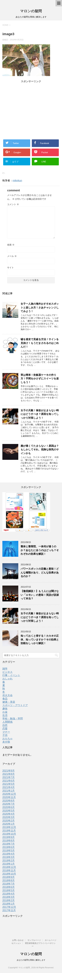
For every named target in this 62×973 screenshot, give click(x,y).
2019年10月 (9, 834)
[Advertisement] (31, 105)
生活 (4, 715)
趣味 (4, 708)
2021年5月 (8, 784)
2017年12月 (9, 907)
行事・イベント (11, 675)
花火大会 (7, 695)
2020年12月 (9, 794)
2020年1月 (8, 824)
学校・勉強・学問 (12, 718)
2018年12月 (9, 867)
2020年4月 (8, 814)
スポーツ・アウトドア (15, 705)
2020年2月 (8, 820)
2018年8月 (8, 880)
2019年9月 (8, 837)
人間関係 (7, 722)
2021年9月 (8, 770)
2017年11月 (9, 910)
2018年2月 (8, 900)
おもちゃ (7, 738)
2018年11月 (9, 870)
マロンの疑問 (31, 11)
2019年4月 (8, 853)
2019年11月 (9, 830)
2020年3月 (8, 817)
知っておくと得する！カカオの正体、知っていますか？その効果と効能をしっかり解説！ (40, 639)
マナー (6, 732)
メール (12, 256)
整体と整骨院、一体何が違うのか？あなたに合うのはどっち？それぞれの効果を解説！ (40, 550)
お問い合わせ (18, 940)
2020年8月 (8, 800)
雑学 (4, 668)
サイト (10, 267)
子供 (4, 735)
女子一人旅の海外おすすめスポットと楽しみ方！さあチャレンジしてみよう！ (40, 307)
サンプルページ (34, 940)
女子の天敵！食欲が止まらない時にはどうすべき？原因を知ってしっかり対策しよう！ (40, 414)
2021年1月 (8, 790)
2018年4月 (8, 893)
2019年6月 (8, 847)
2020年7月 (8, 804)
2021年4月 (8, 787)
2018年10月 (9, 873)
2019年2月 (8, 860)
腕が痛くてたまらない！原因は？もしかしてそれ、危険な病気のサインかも (40, 449)
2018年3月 (8, 897)
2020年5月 (8, 810)
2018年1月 (8, 903)
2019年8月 (8, 840)
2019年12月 (9, 827)
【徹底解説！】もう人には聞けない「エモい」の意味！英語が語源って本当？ (40, 595)
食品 (4, 698)
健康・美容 (8, 702)
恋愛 (4, 728)
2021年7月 (8, 777)
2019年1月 (8, 863)
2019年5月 (8, 850)
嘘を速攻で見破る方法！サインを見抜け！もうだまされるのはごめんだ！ (40, 343)
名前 (10, 244)
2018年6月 (8, 887)
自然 (4, 725)
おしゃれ (7, 678)
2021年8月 (8, 774)
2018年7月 (8, 883)
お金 (4, 712)
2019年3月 (8, 857)
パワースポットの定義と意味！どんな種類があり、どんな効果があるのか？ (40, 572)
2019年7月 (8, 843)
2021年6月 (8, 780)
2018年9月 (8, 877)
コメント (13, 204)
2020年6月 (8, 807)
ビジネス (7, 672)
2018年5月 (8, 890)
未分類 (6, 741)
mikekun (17, 180)
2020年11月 (9, 797)
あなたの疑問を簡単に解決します (31, 960)
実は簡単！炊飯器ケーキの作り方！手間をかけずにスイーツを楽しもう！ (40, 378)
